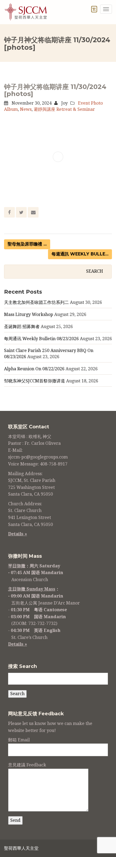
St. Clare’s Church (29, 637)
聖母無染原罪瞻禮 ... (27, 244)
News (26, 109)
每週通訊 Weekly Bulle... (80, 254)
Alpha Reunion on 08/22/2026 (34, 368)
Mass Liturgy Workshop (28, 314)
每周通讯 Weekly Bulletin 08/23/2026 (41, 338)
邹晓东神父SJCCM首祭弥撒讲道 (34, 380)
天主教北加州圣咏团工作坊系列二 (36, 302)
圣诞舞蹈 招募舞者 (22, 326)
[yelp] (95, 849)
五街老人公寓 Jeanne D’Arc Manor (45, 603)
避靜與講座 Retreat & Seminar (64, 109)
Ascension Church (29, 579)
